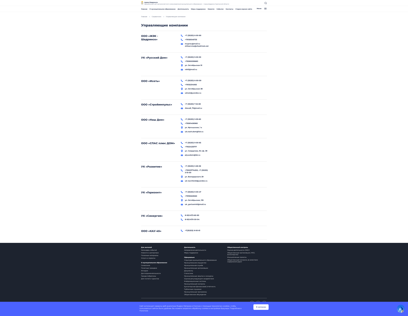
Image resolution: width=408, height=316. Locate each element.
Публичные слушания (192, 289)
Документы (188, 271)
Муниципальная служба (193, 265)
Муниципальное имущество (195, 263)
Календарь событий (149, 250)
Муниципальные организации (196, 268)
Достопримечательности (151, 273)
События (220, 9)
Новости (211, 9)
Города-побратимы (148, 276)
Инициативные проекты (236, 257)
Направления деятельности (195, 250)
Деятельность (183, 9)
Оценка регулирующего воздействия (199, 279)
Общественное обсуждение (195, 294)
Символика (145, 265)
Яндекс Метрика (184, 306)
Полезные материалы (149, 255)
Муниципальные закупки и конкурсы (198, 276)
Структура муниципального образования (200, 260)
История (144, 271)
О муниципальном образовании (162, 9)
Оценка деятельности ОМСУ (238, 250)
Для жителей (146, 247)
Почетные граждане (149, 268)
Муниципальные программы (195, 292)
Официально (189, 257)
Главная (144, 9)
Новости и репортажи (150, 253)
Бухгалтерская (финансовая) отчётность (199, 287)
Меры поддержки (198, 9)
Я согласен (261, 307)
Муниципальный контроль (194, 284)
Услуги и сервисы (148, 258)
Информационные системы (195, 281)
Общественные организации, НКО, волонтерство (241, 254)
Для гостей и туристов (150, 279)
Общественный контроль (237, 247)
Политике (143, 311)
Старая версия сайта (243, 9)
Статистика (188, 273)
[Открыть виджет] (401, 309)
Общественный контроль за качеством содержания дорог (242, 261)
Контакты (229, 9)
